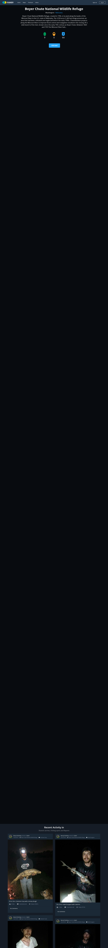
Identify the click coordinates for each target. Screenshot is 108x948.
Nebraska (59, 13)
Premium (30, 2)
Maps (24, 2)
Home (18, 2)
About (37, 2)
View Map (54, 45)
